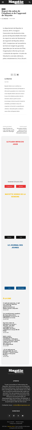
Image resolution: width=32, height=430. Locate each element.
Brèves (3, 9)
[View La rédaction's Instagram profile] (12, 75)
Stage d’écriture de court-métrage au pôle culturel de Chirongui (8, 130)
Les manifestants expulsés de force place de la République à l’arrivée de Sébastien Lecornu (11, 316)
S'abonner (9, 186)
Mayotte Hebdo (11, 426)
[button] (2, 2)
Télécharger (20, 288)
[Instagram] (13, 415)
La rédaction (8, 79)
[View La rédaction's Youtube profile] (18, 75)
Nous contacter (10, 422)
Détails (21, 186)
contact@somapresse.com (21, 405)
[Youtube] (22, 415)
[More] (11, 22)
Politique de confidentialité (16, 423)
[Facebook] (3, 22)
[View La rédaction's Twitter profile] (15, 75)
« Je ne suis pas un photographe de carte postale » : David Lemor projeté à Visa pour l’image (10, 352)
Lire (21, 237)
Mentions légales (20, 422)
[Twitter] (7, 22)
